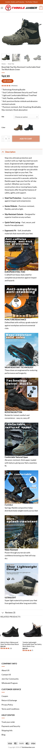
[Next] (38, 32)
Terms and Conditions (10, 709)
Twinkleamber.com (28, 747)
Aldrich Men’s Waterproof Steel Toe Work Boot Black (10, 643)
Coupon (5, 696)
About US (5, 670)
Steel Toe (11, 64)
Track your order (8, 722)
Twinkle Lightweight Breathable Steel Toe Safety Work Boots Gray (32, 644)
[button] (2, 8)
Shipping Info (7, 730)
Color (3, 127)
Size (3, 116)
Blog (3, 735)
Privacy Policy (7, 705)
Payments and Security (11, 726)
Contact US (6, 675)
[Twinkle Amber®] (21, 8)
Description (10, 152)
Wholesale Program (10, 683)
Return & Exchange (9, 700)
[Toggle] (3, 151)
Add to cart (26, 139)
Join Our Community (10, 679)
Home (4, 64)
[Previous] (5, 32)
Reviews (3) (10, 612)
